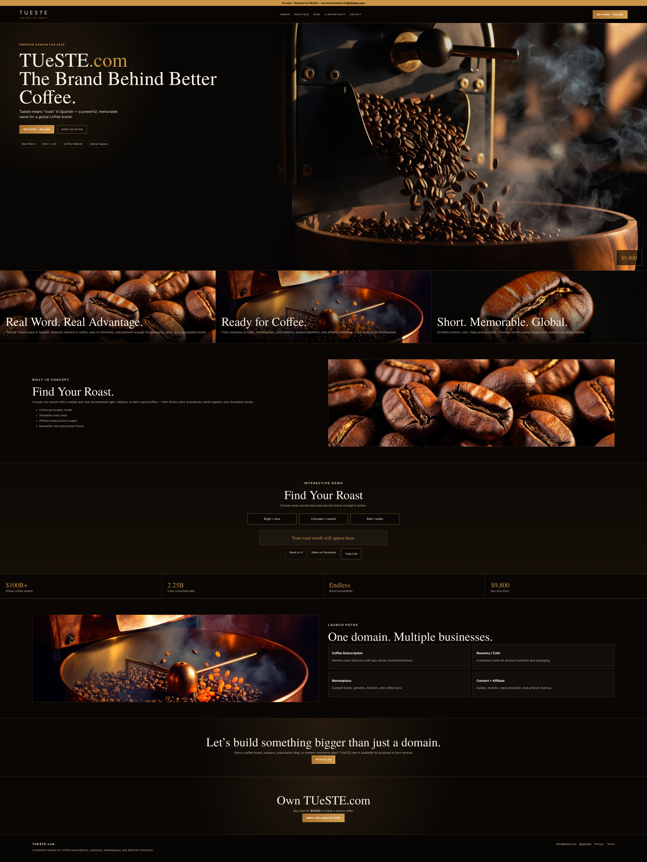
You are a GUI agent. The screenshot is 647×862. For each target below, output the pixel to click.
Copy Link (351, 553)
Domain (285, 14)
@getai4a (585, 844)
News (316, 14)
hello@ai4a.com (566, 844)
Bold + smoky (375, 518)
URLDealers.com (355, 3)
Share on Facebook (323, 552)
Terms (611, 844)
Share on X (296, 552)
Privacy (599, 844)
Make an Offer (72, 129)
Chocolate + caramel (323, 518)
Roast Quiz (301, 14)
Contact (355, 14)
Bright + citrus (272, 518)
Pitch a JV (323, 759)
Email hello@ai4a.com (323, 818)
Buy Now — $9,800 (610, 14)
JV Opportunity (334, 14)
